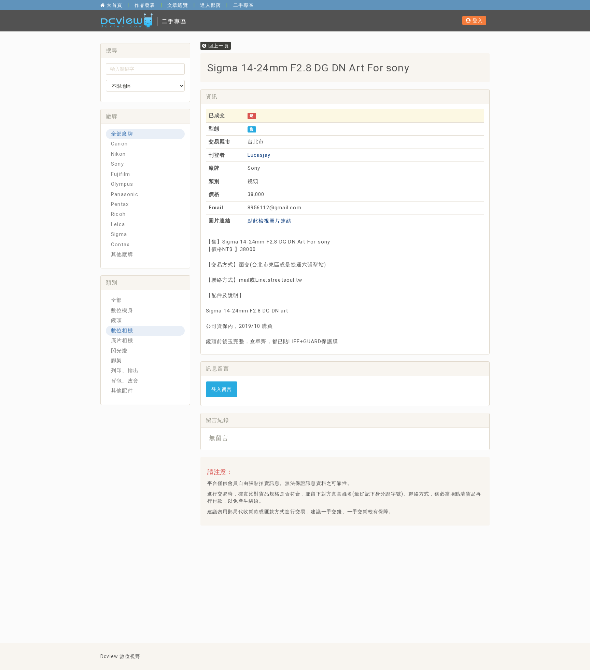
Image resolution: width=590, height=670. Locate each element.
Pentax (120, 204)
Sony (117, 164)
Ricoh (118, 214)
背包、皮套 (125, 381)
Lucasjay (259, 155)
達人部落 (210, 5)
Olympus (122, 184)
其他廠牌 (122, 254)
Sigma (119, 234)
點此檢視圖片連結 (270, 221)
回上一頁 (218, 45)
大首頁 (113, 5)
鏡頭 (116, 320)
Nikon (118, 154)
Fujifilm (120, 174)
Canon (119, 144)
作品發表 (145, 5)
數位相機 (122, 330)
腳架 (116, 361)
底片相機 (122, 340)
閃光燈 (119, 351)
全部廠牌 (122, 134)
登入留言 (221, 389)
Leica (118, 224)
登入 (477, 20)
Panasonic (124, 194)
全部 (116, 300)
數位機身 (122, 310)
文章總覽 (177, 5)
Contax (120, 244)
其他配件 (122, 391)
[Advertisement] (330, 547)
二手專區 (243, 5)
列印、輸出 (125, 370)
